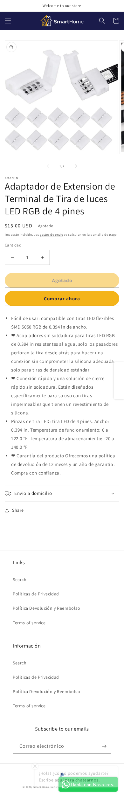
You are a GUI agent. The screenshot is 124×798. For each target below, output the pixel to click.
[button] (8, 21)
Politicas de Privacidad (36, 594)
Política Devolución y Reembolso (46, 608)
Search (20, 579)
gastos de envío (51, 234)
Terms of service (29, 623)
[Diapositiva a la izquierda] (48, 166)
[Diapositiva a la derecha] (76, 166)
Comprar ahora (62, 298)
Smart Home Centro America (52, 786)
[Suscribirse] (104, 746)
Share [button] (18, 510)
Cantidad (13, 245)
